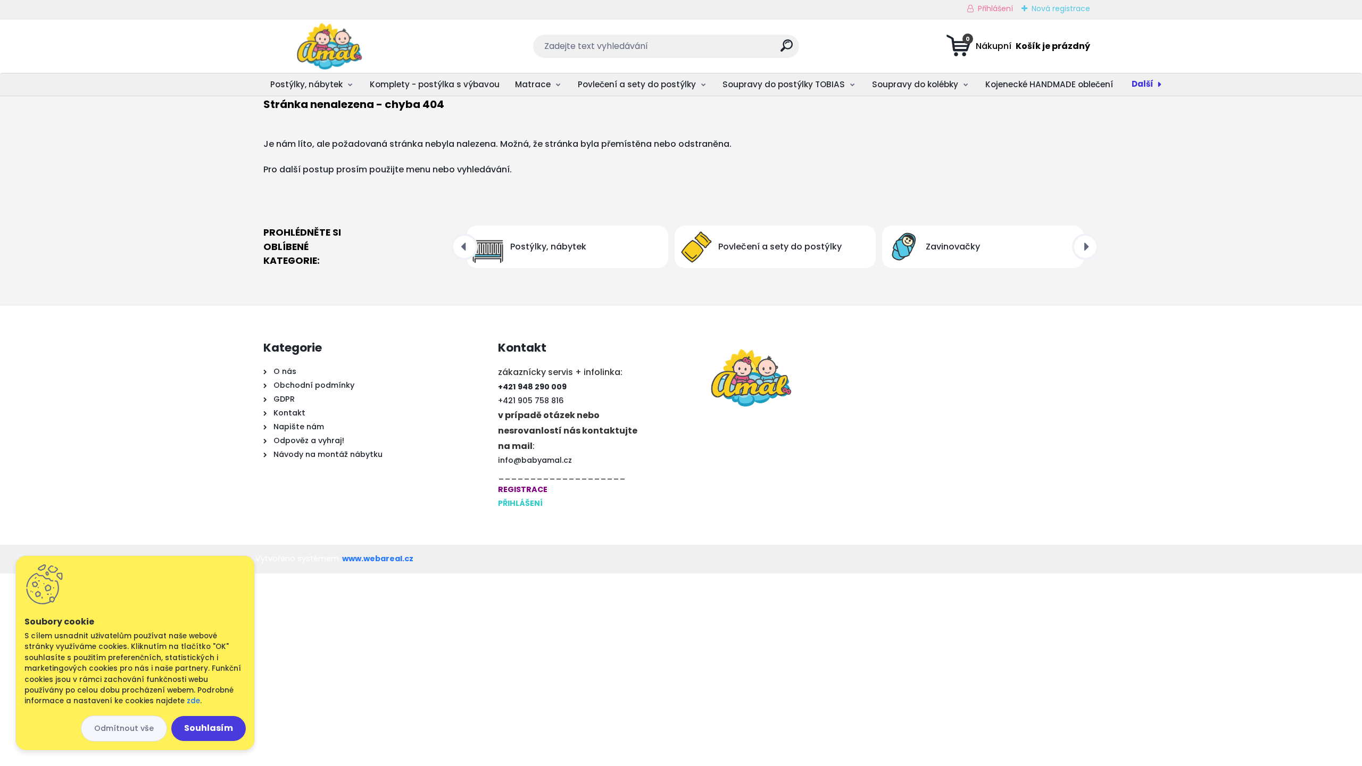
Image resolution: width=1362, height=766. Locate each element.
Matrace (533, 84)
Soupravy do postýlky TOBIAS (783, 84)
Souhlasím (208, 728)
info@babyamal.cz (535, 460)
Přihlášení (995, 8)
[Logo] (328, 46)
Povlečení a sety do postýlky (637, 84)
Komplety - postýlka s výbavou (435, 84)
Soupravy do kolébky (915, 84)
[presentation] (464, 247)
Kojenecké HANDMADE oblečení (1049, 84)
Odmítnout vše (124, 728)
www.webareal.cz (377, 558)
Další (1142, 83)
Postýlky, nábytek (306, 84)
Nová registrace (1061, 8)
